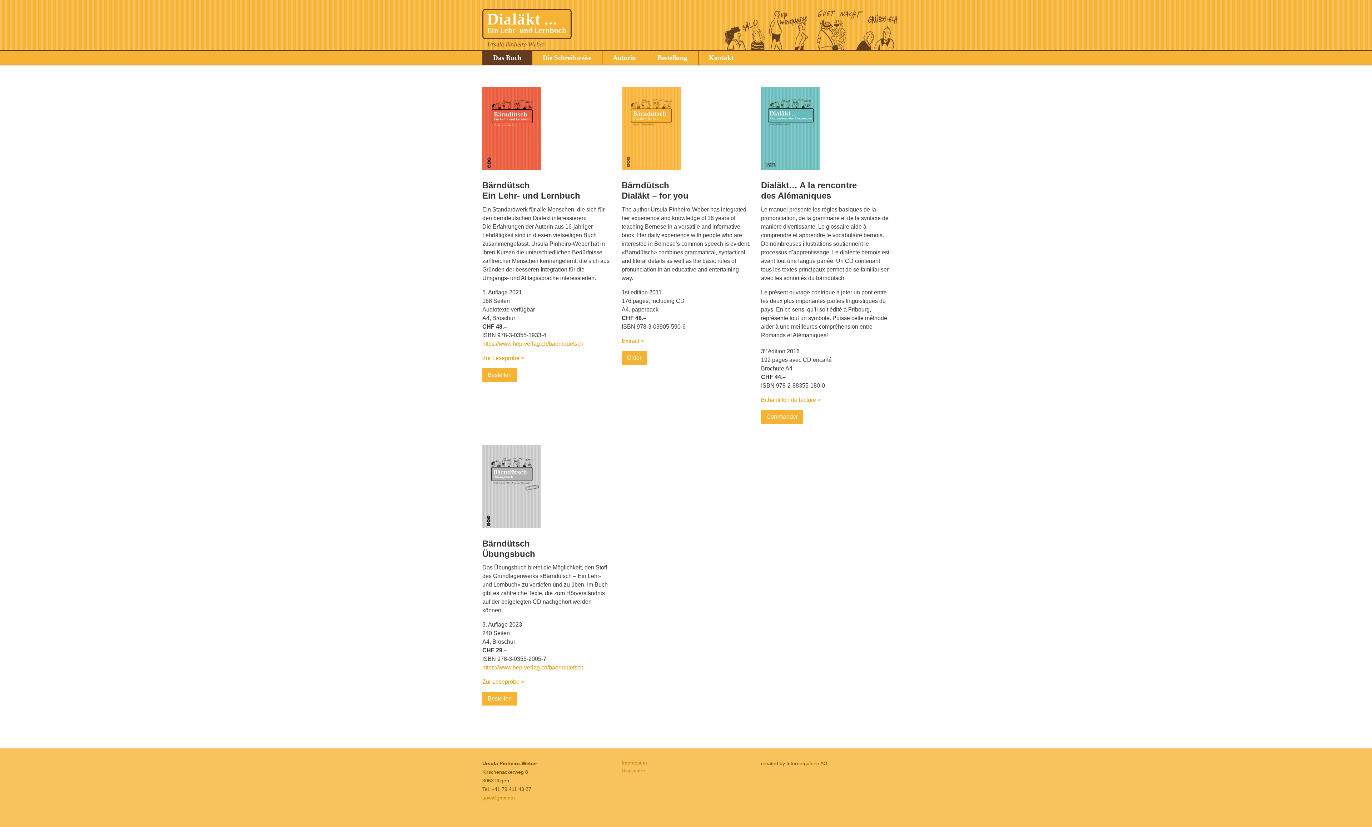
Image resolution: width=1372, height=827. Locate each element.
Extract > (633, 341)
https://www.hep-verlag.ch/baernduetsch (532, 344)
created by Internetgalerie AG (794, 763)
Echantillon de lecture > (791, 400)
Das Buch (507, 57)
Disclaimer (633, 770)
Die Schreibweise (567, 57)
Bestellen (500, 375)
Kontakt (721, 57)
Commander (782, 417)
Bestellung (672, 57)
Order (634, 358)
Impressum (634, 763)
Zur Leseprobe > (503, 358)
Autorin (624, 57)
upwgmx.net (498, 798)
